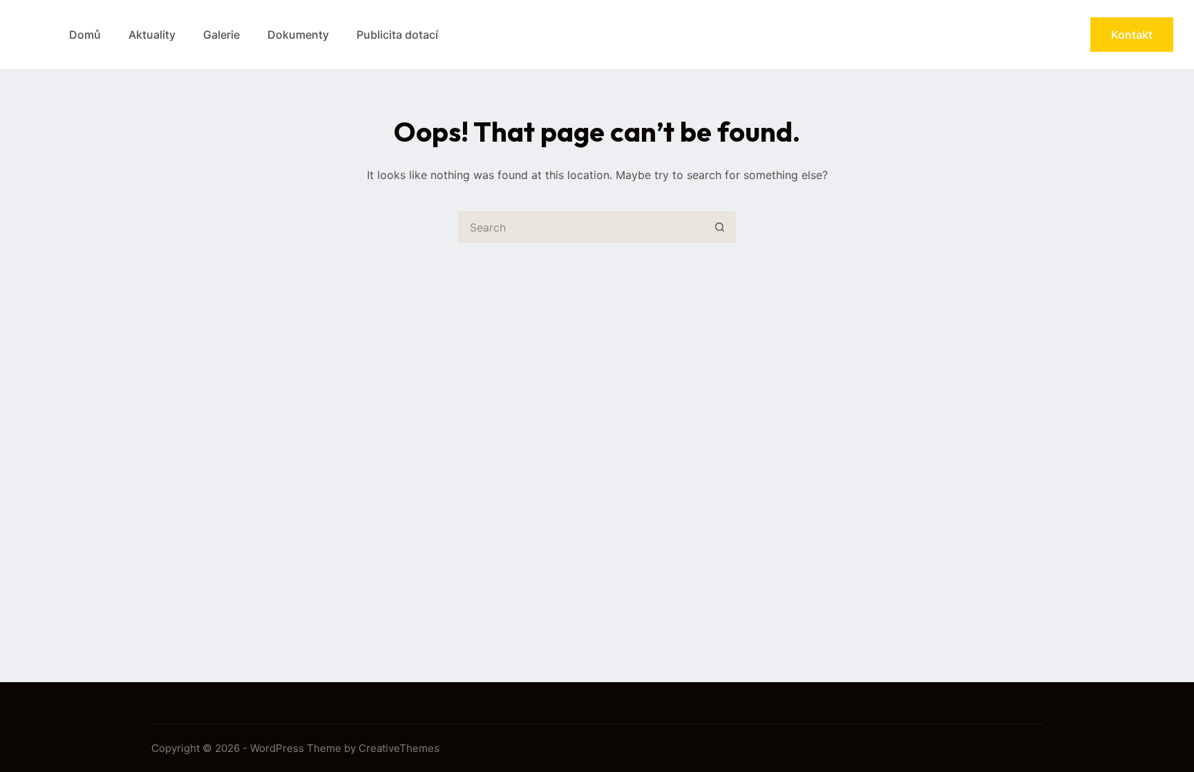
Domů (85, 34)
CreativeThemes (399, 748)
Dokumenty (298, 34)
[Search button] (719, 227)
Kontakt (1132, 34)
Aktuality (152, 34)
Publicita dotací (397, 34)
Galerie (221, 34)
